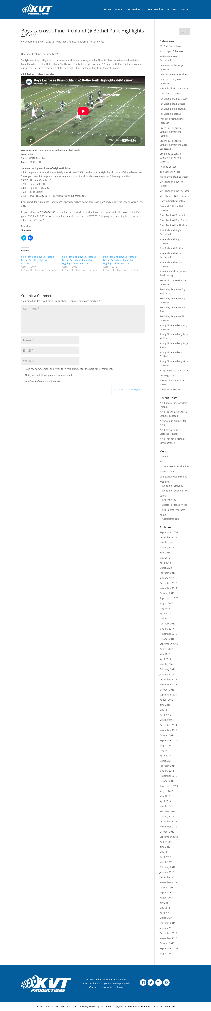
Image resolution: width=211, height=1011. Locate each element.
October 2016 (167, 638)
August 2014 (166, 745)
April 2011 (165, 912)
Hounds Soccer (168, 166)
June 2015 (165, 704)
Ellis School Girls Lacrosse (174, 88)
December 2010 (168, 933)
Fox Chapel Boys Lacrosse (174, 98)
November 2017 (168, 588)
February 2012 (167, 867)
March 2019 (166, 542)
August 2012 (166, 841)
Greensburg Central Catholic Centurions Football (170, 131)
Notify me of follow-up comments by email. (49, 375)
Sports (163, 495)
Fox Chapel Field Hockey (173, 108)
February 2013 (167, 811)
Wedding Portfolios (172, 485)
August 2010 (166, 953)
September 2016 (169, 643)
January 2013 (167, 816)
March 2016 (166, 664)
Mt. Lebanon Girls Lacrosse (174, 196)
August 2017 (166, 603)
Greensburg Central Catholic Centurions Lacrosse (170, 157)
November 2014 (168, 730)
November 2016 (168, 633)
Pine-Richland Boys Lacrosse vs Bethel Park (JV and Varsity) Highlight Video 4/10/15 (79, 260)
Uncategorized (168, 375)
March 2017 (166, 618)
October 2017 (167, 593)
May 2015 (165, 709)
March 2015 (166, 720)
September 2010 (169, 948)
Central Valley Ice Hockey (173, 74)
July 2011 (164, 902)
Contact (185, 9)
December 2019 (168, 537)
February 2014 (167, 765)
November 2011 (168, 882)
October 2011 (167, 887)
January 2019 (167, 547)
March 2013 (166, 806)
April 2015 (165, 715)
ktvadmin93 (30, 41)
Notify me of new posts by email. (43, 381)
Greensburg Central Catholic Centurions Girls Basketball (173, 144)
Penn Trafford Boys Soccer (174, 220)
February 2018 (167, 572)
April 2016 (165, 659)
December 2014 (168, 725)
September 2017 (169, 598)
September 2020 (169, 532)
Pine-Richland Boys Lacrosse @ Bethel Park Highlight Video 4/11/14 (38, 260)
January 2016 (167, 674)
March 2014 (166, 760)
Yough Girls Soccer (170, 389)
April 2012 (165, 857)
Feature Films (155, 9)
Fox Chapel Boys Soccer (172, 103)
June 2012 (165, 846)
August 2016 (166, 648)
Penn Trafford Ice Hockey (173, 225)
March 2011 (166, 917)
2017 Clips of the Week (172, 51)
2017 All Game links (170, 46)
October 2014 (167, 735)
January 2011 (167, 928)
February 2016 (167, 669)
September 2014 (169, 740)
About (118, 9)
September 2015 (169, 694)
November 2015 (168, 684)
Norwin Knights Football (173, 200)
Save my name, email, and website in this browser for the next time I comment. (69, 368)
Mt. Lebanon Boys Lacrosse (174, 190)
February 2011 (167, 922)
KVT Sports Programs (173, 509)
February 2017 (167, 623)
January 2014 (167, 770)
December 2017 (168, 583)
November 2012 (168, 826)
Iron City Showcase (170, 171)
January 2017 (167, 628)
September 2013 (169, 786)
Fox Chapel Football (170, 113)
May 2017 (165, 608)
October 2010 (167, 943)
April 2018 (165, 562)
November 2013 (168, 775)
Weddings (165, 481)
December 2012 (168, 821)
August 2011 (166, 897)
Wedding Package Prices (175, 490)
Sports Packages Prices (174, 504)
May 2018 (165, 557)
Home (107, 9)
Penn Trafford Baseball (172, 215)
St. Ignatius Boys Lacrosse (174, 370)
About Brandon (170, 518)
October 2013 (167, 780)
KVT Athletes (169, 499)
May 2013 (165, 796)
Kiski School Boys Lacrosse (174, 176)
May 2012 (165, 851)
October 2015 (167, 689)
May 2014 (165, 750)
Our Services (133, 9)
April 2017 (165, 613)
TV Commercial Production (174, 466)
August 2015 (166, 699)
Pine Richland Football (172, 248)
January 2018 (167, 577)
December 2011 (168, 877)
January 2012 (167, 872)
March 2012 (166, 862)
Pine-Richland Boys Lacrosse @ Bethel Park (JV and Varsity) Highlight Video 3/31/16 (120, 260)
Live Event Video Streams (173, 476)
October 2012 (167, 831)
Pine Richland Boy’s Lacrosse (72, 41)
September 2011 (169, 892)
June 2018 (165, 552)
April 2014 (165, 755)
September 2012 (169, 836)
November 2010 (168, 938)
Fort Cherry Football (170, 93)
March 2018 (166, 567)
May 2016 (165, 654)
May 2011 (165, 907)
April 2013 (165, 801)
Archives (172, 9)
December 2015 (168, 679)
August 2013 (166, 791)
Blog (162, 461)
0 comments (97, 41)
